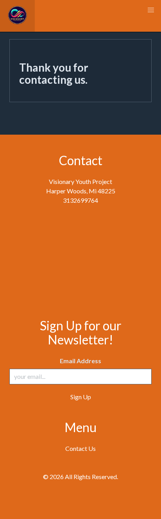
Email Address (80, 360)
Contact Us (80, 448)
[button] (151, 10)
